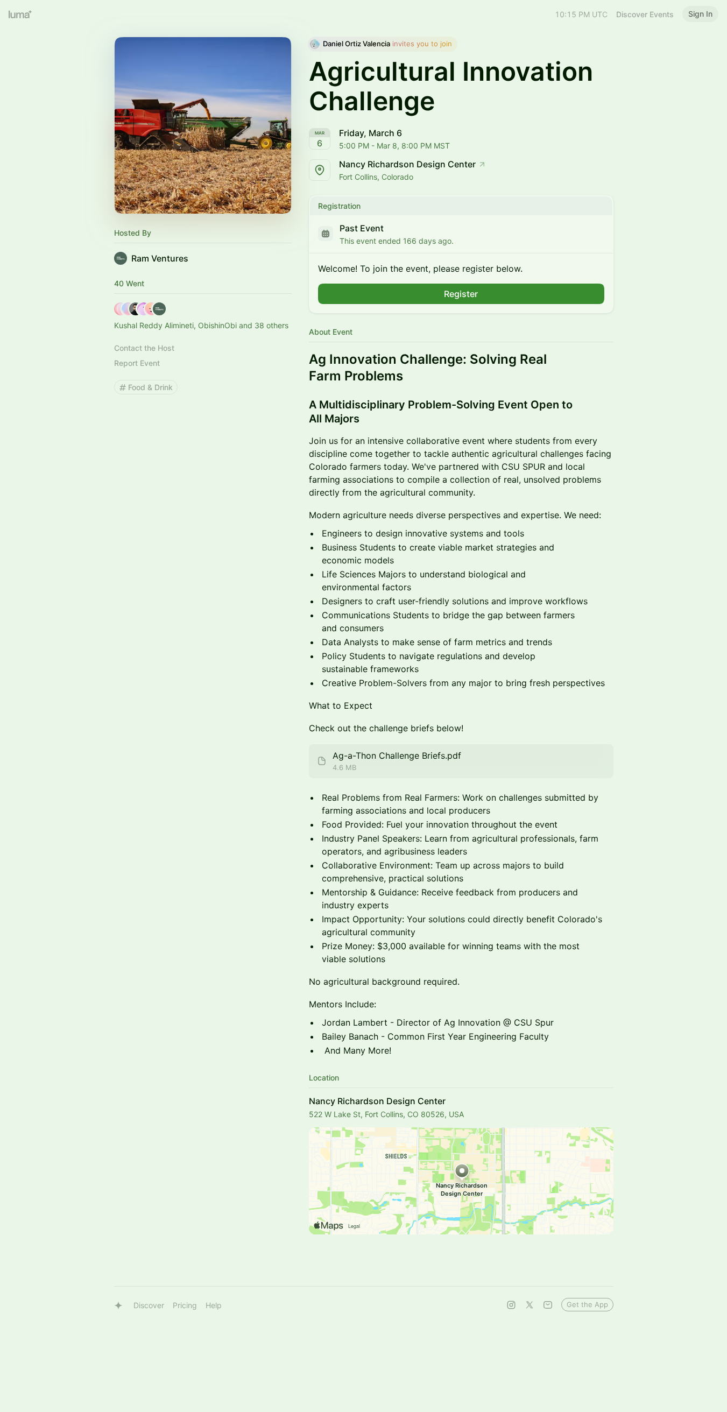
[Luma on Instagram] (511, 1305)
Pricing (185, 1305)
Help (214, 1305)
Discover (148, 1305)
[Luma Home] (20, 14)
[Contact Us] (548, 1305)
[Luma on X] (529, 1305)
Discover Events (645, 14)
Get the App (587, 1304)
